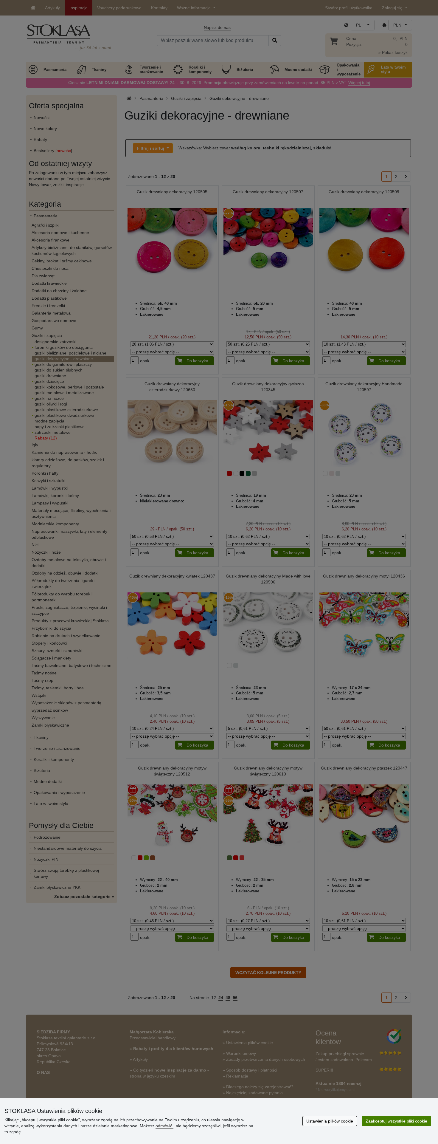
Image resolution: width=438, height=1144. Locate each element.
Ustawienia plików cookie (329, 1121)
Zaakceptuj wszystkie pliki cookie (396, 1121)
